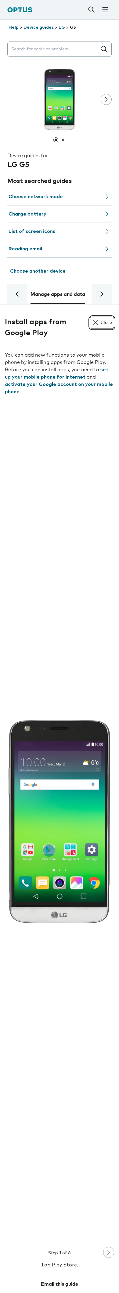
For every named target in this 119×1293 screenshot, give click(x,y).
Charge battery (27, 214)
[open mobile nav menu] (105, 9)
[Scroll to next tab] (102, 294)
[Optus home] (19, 9)
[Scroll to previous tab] (17, 294)
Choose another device (38, 271)
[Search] (91, 9)
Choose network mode (36, 196)
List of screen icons (32, 231)
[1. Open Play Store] (59, 821)
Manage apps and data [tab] (58, 294)
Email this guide (59, 1284)
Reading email (25, 248)
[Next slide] (106, 99)
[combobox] (53, 49)
